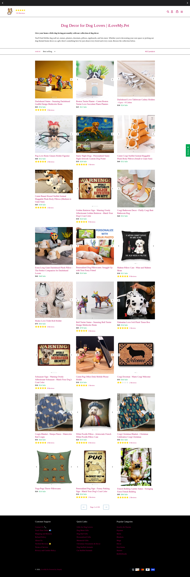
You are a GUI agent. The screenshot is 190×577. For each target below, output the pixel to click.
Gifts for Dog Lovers (85, 527)
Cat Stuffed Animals (84, 550)
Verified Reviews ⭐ (43, 544)
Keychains (121, 547)
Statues (119, 550)
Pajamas (120, 530)
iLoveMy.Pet (45, 569)
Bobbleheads (122, 554)
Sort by (38, 51)
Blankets (120, 537)
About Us (38, 540)
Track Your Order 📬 (43, 530)
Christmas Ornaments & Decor (88, 544)
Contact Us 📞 (40, 527)
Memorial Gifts (83, 540)
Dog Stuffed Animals (85, 547)
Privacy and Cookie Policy (45, 550)
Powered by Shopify (55, 569)
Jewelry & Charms (124, 527)
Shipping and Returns (43, 534)
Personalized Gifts (84, 537)
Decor (119, 544)
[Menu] (182, 11)
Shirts (119, 534)
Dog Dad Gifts (82, 534)
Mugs (119, 540)
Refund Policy (40, 537)
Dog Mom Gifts (83, 530)
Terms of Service (41, 547)
